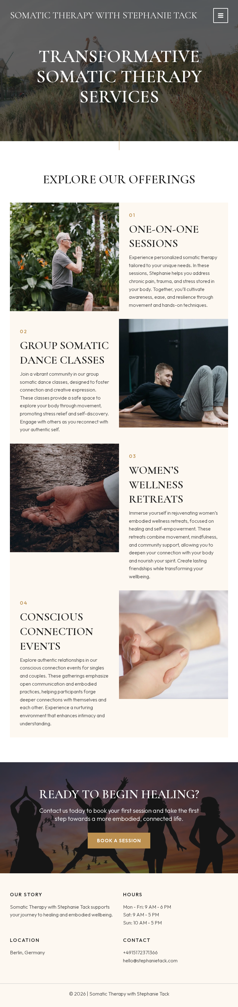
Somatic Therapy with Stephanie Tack (103, 15)
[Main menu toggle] (220, 15)
